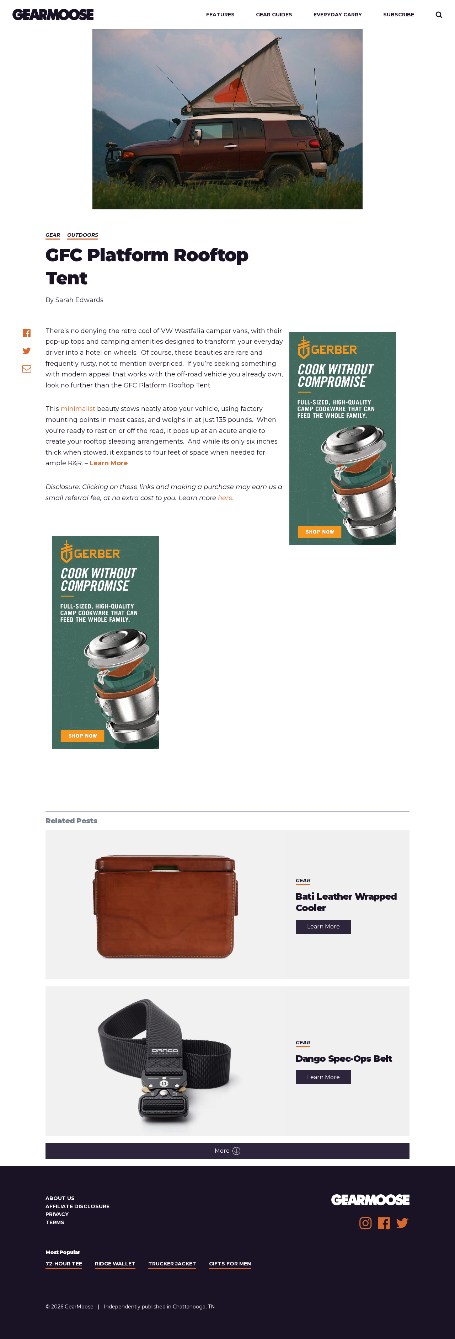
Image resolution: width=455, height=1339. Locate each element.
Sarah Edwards (79, 300)
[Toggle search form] (439, 14)
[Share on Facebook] (26, 333)
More (222, 1150)
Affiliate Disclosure (77, 1206)
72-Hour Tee (64, 1263)
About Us (60, 1198)
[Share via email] (26, 368)
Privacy (57, 1214)
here (225, 498)
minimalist (78, 409)
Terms (55, 1222)
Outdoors (82, 235)
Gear (53, 235)
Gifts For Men (230, 1263)
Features (220, 14)
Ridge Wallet (115, 1263)
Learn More (109, 463)
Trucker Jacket (172, 1263)
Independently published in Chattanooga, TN (159, 1306)
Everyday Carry (338, 14)
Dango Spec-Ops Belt (344, 1058)
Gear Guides (274, 14)
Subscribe (398, 14)
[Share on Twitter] (26, 350)
